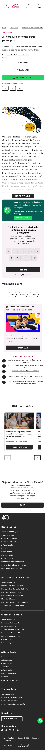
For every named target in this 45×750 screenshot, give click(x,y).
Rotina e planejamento (10, 636)
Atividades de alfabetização (12, 606)
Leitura (33, 294)
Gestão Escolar (7, 558)
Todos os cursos (8, 620)
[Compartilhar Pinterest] (20, 88)
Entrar (38, 7)
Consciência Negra (9, 538)
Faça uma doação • (9, 673)
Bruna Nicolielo (23, 55)
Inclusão (5, 548)
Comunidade (6, 657)
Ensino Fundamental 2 (10, 633)
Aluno (12, 294)
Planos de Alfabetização (11, 592)
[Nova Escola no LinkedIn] (13, 730)
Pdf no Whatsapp (24, 78)
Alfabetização (7, 545)
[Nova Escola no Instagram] (10, 730)
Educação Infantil (8, 542)
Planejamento (7, 555)
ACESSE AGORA (23, 218)
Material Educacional (10, 599)
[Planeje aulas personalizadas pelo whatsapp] (40, 721)
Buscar (29, 7)
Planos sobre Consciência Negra (14, 589)
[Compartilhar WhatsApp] (5, 88)
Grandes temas (7, 535)
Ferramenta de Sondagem (12, 586)
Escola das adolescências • (12, 562)
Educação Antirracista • (11, 623)
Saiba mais (23, 348)
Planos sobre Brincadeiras (12, 596)
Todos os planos (8, 582)
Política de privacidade (10, 701)
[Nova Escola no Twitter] (6, 730)
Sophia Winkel (11, 55)
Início (4, 28)
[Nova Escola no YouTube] (18, 730)
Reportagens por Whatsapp (12, 568)
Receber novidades (12, 719)
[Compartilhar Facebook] (13, 88)
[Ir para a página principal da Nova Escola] (15, 6)
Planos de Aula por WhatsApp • (14, 602)
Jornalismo (14, 28)
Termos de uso (7, 694)
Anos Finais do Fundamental (32, 28)
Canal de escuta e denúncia (13, 704)
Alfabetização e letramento (12, 630)
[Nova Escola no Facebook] (2, 730)
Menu (6, 7)
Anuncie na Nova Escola (11, 680)
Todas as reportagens (10, 532)
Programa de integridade (11, 697)
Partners (5, 677)
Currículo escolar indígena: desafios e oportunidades (21, 372)
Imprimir (24, 62)
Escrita (22, 294)
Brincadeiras (6, 552)
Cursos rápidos (7, 639)
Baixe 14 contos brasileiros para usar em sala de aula (23, 366)
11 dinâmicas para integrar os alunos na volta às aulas (23, 377)
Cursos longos (7, 643)
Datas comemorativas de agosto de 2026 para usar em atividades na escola (23, 383)
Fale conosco (6, 660)
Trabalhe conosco (8, 667)
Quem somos (6, 663)
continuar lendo (23, 196)
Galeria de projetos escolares (13, 565)
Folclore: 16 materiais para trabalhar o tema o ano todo (23, 361)
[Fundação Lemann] (23, 745)
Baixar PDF (24, 70)
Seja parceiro (6, 670)
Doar (22, 505)
